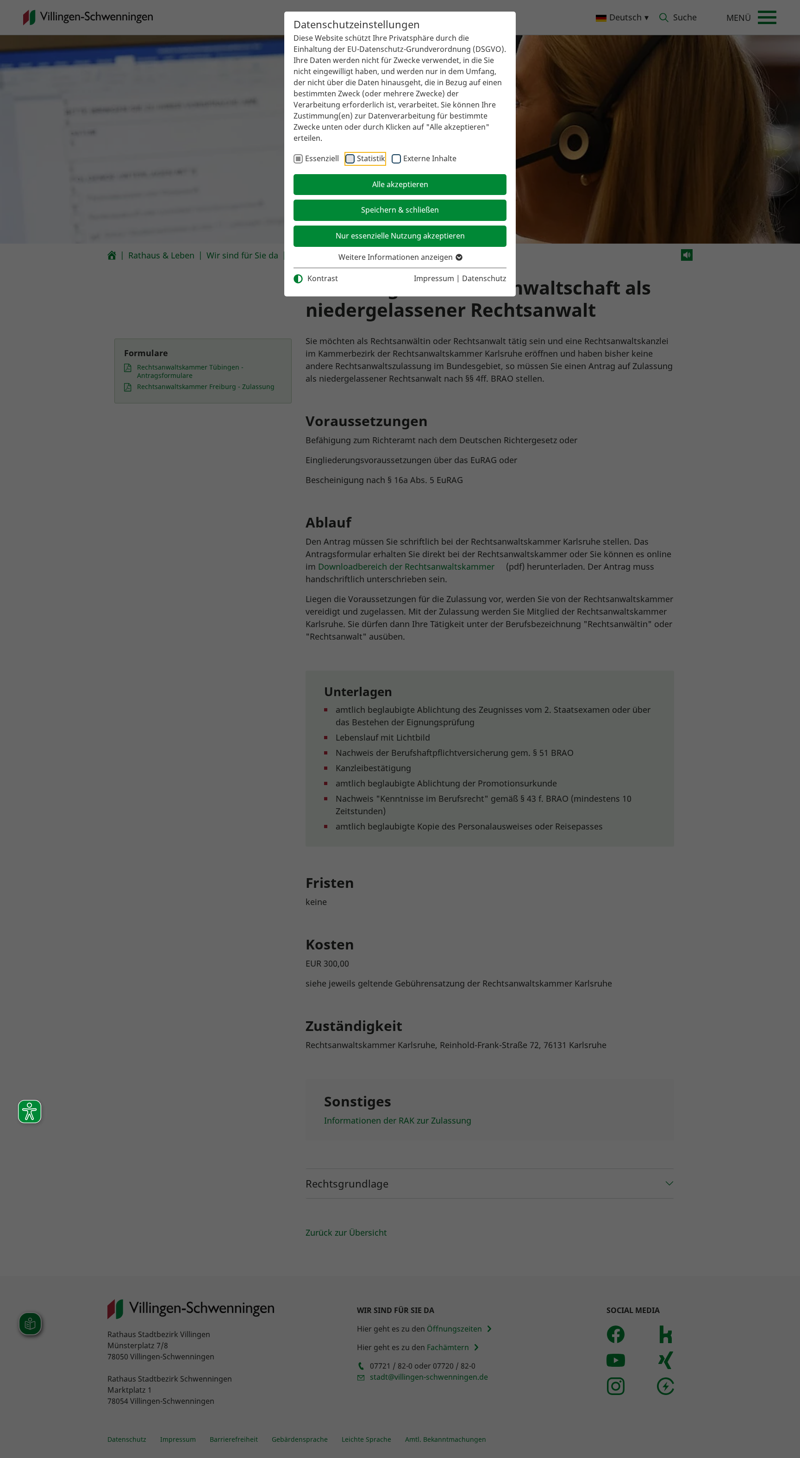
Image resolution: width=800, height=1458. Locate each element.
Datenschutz (484, 278)
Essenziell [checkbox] (322, 158)
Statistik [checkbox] (371, 158)
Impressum (434, 278)
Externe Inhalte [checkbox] (429, 158)
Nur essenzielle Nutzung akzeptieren (400, 236)
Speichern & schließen (400, 210)
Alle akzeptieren (400, 184)
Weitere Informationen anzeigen (396, 257)
